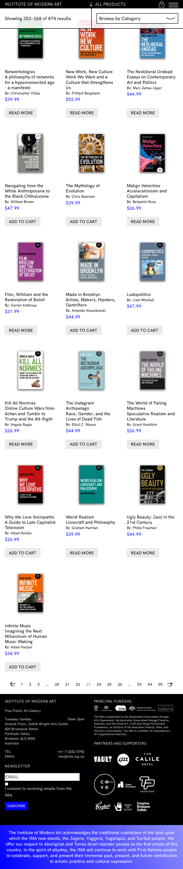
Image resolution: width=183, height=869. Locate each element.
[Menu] (173, 4)
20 (57, 684)
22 (78, 684)
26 (120, 684)
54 (150, 684)
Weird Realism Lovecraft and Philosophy (90, 525)
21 (67, 684)
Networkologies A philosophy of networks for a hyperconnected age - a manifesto (30, 85)
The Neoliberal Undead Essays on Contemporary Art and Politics (151, 83)
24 (99, 684)
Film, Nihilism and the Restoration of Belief (26, 303)
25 (109, 684)
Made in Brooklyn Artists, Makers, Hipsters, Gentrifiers (91, 305)
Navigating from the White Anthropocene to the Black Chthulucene (27, 197)
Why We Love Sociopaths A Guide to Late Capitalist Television (30, 528)
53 (139, 684)
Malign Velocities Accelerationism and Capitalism (147, 197)
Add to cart (22, 221)
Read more (21, 112)
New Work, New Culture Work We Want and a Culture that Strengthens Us (89, 85)
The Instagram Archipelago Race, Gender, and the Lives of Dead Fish (88, 416)
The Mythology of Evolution (83, 194)
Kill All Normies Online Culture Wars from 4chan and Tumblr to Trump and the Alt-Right (30, 416)
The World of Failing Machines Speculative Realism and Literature (151, 416)
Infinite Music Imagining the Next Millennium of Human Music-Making (26, 639)
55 (160, 684)
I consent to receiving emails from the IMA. (38, 792)
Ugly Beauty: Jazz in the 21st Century (150, 525)
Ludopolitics (140, 300)
